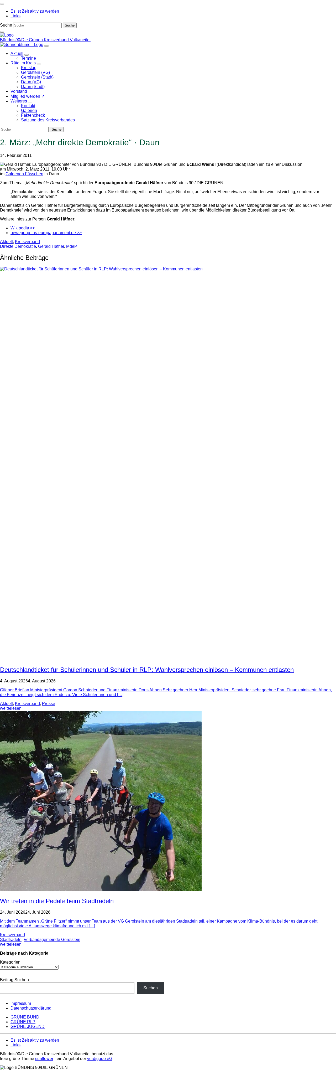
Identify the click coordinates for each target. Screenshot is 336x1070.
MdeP (71, 246)
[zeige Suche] (2, 32)
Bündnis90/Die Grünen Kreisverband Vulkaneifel (45, 40)
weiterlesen (11, 708)
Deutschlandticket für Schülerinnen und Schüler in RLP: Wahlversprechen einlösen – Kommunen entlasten (147, 669)
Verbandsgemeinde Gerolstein (52, 939)
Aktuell (6, 241)
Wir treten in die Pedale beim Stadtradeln (57, 900)
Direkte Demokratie (18, 246)
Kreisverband (27, 241)
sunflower (44, 1058)
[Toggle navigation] (2, 3)
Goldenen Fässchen (24, 174)
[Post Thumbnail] (101, 890)
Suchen (150, 988)
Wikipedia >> (22, 228)
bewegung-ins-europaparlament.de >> (46, 232)
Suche (6, 25)
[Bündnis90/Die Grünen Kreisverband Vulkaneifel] (7, 35)
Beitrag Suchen (14, 980)
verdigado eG (99, 1058)
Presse (48, 703)
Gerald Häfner (51, 246)
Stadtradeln (11, 939)
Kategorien (10, 962)
